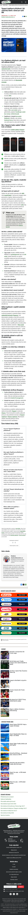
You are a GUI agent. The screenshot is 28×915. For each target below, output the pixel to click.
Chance (3, 413)
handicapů (19, 112)
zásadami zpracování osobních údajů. (17, 891)
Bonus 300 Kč (22, 618)
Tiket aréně (21, 324)
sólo (22, 204)
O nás (14, 864)
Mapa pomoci (14, 850)
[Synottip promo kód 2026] (6, 609)
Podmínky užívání (14, 879)
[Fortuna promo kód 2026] (6, 623)
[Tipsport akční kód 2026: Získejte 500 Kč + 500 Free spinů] (6, 599)
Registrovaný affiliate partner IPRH (14, 857)
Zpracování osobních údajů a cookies (14, 871)
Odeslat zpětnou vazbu (14, 545)
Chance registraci (12, 416)
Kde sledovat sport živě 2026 (8, 803)
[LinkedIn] (17, 894)
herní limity (18, 528)
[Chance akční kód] (6, 632)
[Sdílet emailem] (26, 16)
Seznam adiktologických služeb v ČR (13, 847)
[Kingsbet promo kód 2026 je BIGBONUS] (6, 619)
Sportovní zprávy (5, 815)
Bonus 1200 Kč (22, 595)
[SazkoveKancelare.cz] (14, 826)
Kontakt (14, 866)
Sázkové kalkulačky (6, 799)
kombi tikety (7, 195)
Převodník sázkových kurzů (8, 801)
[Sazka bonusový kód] (6, 614)
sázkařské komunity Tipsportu (9, 315)
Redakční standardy (14, 869)
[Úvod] (1, 5)
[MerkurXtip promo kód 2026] (6, 604)
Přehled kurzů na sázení (7, 797)
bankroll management (17, 398)
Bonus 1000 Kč (22, 599)
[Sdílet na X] (24, 16)
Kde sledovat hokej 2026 (7, 813)
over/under (14, 110)
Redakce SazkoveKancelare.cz (8, 17)
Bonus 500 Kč (22, 604)
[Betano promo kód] (6, 595)
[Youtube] (14, 894)
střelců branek (15, 114)
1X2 (9, 110)
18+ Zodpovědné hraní (14, 874)
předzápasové (15, 254)
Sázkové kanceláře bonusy (8, 591)
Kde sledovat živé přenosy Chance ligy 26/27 (13, 806)
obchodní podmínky (14, 535)
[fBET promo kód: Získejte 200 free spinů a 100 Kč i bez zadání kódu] (6, 628)
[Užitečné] (13, 543)
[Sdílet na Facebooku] (22, 16)
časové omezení (22, 535)
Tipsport (14, 411)
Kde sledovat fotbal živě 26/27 (9, 810)
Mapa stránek (14, 877)
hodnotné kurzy (8, 120)
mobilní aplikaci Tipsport (17, 129)
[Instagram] (11, 894)
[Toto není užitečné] (15, 543)
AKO (23, 193)
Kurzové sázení (5, 5)
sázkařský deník (5, 69)
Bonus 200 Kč (22, 632)
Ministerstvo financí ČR (14, 852)
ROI (10, 95)
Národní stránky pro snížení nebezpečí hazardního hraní (14, 855)
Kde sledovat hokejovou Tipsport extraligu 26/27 (14, 808)
